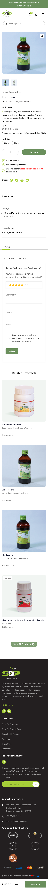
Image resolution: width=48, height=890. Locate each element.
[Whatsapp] (4, 762)
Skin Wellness (25, 101)
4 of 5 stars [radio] (19, 285)
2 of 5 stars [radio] (13, 285)
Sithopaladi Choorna (11, 424)
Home (4, 92)
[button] (42, 14)
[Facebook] (9, 711)
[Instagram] (4, 711)
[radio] (6, 143)
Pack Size (6, 139)
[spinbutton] (10, 152)
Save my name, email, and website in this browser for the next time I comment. (25, 338)
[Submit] (35, 784)
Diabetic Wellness (10, 101)
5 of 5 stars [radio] (22, 285)
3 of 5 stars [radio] (16, 285)
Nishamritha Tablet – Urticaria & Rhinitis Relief (23, 620)
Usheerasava (8, 490)
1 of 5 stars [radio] (10, 285)
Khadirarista (7, 555)
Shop (11, 92)
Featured (7, 578)
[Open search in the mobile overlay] (24, 23)
